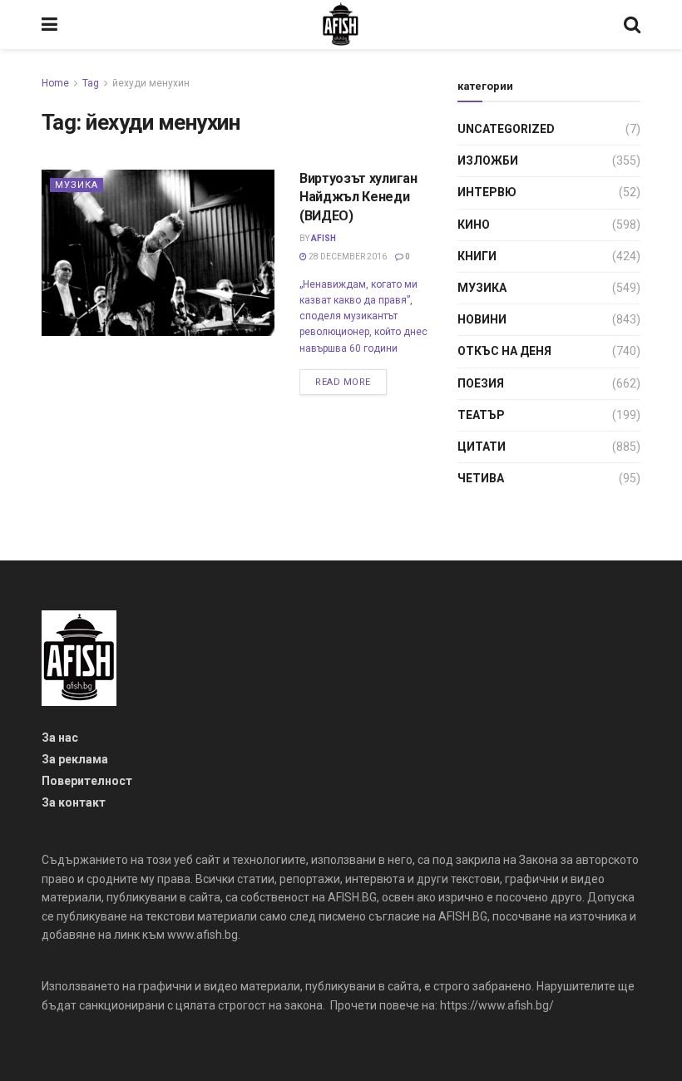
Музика (76, 185)
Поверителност (87, 780)
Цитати (481, 446)
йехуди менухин (151, 83)
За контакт (74, 802)
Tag (90, 83)
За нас (60, 737)
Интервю (486, 192)
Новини (482, 319)
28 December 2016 (347, 256)
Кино (473, 224)
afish (323, 238)
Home (55, 83)
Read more (343, 382)
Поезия (480, 383)
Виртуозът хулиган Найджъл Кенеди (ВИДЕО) (358, 197)
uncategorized (506, 129)
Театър (481, 415)
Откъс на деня (504, 351)
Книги (477, 256)
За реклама (75, 759)
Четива (480, 478)
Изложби (487, 160)
